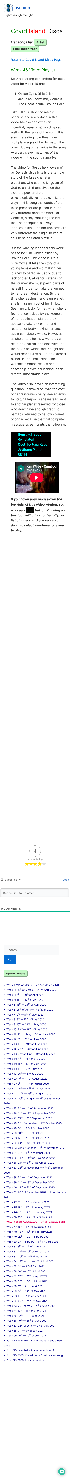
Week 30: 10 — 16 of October (25, 1132)
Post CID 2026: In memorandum (25, 1360)
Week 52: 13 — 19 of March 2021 (27, 1251)
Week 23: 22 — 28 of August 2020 (28, 1093)
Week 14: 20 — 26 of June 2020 (27, 1049)
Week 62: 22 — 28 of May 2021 (26, 1300)
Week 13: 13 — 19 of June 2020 (26, 1044)
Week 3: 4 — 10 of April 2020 (25, 994)
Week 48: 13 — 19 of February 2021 (29, 1231)
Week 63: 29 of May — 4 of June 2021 (30, 1305)
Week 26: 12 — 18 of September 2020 (30, 1113)
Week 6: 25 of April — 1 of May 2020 (29, 1009)
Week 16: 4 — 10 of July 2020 (25, 1058)
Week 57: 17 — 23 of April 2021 (26, 1276)
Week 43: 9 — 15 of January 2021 (28, 1207)
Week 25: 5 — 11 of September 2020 (29, 1108)
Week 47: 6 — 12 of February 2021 (28, 1226)
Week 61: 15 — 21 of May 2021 (26, 1295)
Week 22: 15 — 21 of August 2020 (28, 1088)
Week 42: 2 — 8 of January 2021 (27, 1202)
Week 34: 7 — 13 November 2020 (28, 1152)
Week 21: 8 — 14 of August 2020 (27, 1083)
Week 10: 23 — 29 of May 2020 (26, 1029)
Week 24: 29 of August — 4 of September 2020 (32, 1101)
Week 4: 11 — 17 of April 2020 (25, 999)
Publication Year (25, 49)
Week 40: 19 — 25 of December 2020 (30, 1187)
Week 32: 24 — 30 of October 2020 (29, 1142)
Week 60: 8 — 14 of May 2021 (25, 1290)
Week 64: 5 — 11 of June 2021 (26, 1310)
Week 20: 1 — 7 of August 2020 (26, 1078)
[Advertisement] (35, 685)
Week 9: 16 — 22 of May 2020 (26, 1024)
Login (65, 879)
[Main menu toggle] (62, 10)
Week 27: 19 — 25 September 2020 (29, 1118)
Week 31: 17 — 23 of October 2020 (28, 1137)
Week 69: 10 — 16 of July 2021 (26, 1335)
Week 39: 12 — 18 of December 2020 (30, 1182)
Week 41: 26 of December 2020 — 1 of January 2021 (35, 1194)
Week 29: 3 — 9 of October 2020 (27, 1128)
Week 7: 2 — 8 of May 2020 (24, 1014)
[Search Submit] (10, 959)
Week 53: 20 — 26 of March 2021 (27, 1256)
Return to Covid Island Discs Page (36, 60)
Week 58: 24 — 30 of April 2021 (26, 1281)
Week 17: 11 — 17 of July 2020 (26, 1063)
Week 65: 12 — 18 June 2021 (25, 1315)
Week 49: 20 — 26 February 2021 (27, 1236)
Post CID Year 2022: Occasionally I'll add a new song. (33, 1343)
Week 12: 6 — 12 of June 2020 (26, 1039)
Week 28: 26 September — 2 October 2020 (34, 1123)
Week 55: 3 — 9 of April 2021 (25, 1266)
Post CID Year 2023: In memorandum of (30, 1350)
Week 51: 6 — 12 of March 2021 (26, 1246)
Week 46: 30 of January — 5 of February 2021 (35, 1221)
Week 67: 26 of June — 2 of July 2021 (30, 1325)
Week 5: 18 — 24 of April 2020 (26, 1004)
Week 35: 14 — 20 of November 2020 (30, 1157)
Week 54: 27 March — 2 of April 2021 (30, 1261)
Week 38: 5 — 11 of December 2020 (29, 1177)
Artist (40, 42)
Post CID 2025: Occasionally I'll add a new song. (34, 1355)
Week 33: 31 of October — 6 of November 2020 (36, 1147)
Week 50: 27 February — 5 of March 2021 (32, 1241)
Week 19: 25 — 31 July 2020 (24, 1073)
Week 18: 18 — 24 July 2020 (24, 1068)
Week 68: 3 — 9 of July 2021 (25, 1330)
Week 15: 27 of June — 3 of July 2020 (30, 1054)
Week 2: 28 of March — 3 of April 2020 (31, 989)
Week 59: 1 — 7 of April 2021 (25, 1286)
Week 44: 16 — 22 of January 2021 (29, 1212)
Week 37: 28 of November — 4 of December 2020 (33, 1170)
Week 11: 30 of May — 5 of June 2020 (30, 1034)
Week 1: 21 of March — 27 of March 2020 (32, 984)
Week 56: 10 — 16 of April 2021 (26, 1271)
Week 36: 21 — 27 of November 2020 (30, 1162)
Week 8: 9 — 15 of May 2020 (25, 1019)
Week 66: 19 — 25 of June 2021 (26, 1320)
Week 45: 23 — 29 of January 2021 (29, 1216)
